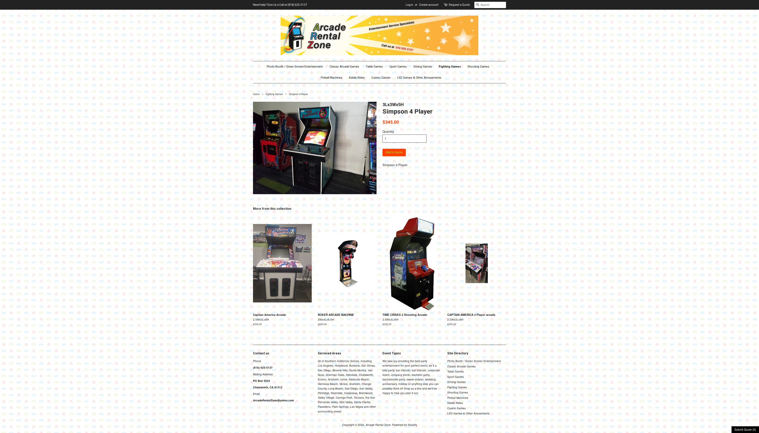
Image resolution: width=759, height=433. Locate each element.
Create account (428, 4)
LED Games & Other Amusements (419, 77)
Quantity (388, 131)
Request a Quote (459, 4)
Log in (409, 4)
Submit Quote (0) (745, 429)
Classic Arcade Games (344, 66)
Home (256, 94)
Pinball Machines (331, 77)
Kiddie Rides (357, 77)
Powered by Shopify (404, 425)
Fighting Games (450, 66)
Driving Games (422, 66)
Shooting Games (478, 66)
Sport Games (398, 66)
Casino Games (381, 77)
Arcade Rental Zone (378, 425)
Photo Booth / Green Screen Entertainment (295, 66)
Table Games (374, 66)
